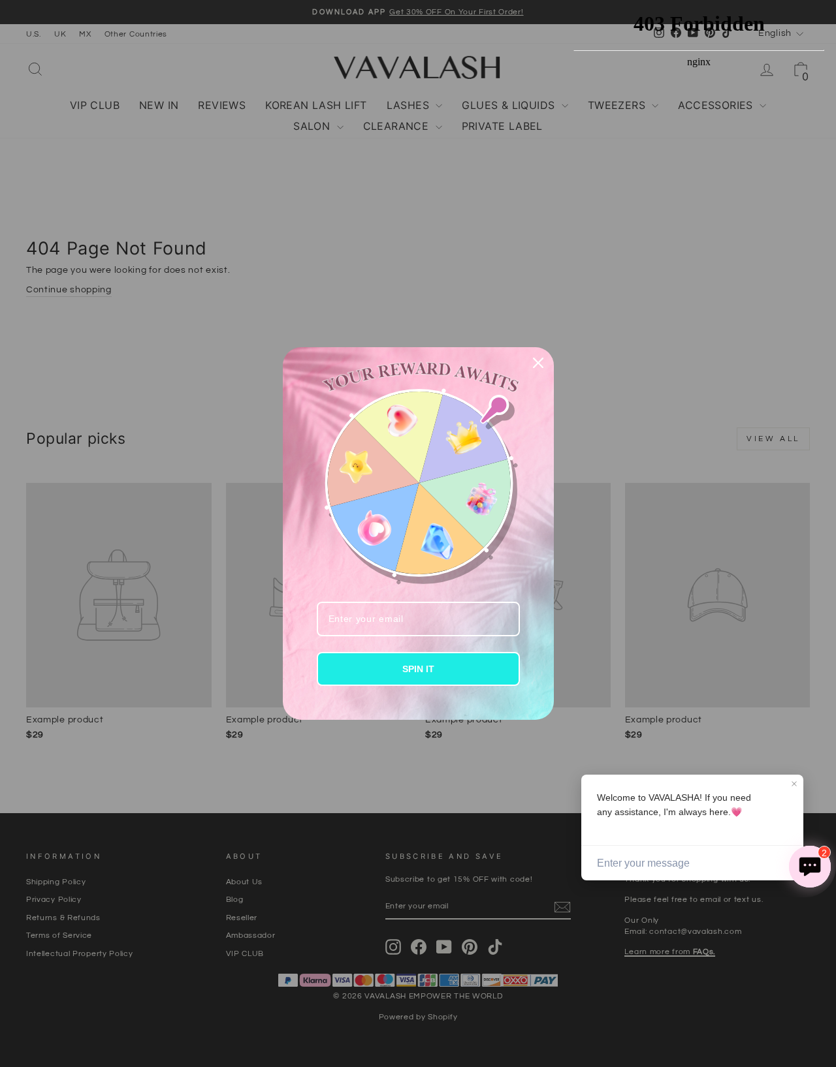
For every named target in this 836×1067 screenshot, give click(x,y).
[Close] (538, 363)
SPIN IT (418, 669)
